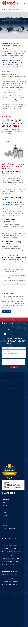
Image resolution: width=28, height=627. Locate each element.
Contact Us (4, 515)
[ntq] (8, 120)
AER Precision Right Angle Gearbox (10, 578)
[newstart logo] (11, 3)
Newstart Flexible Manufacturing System (11, 509)
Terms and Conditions (7, 522)
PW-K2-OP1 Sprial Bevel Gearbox (9, 564)
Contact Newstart (16, 299)
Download (4, 525)
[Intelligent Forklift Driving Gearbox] (12, 120)
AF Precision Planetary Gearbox (9, 584)
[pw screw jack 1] (4, 120)
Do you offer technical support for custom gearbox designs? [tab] (15, 282)
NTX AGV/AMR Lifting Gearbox (9, 555)
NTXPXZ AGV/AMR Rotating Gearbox (10, 542)
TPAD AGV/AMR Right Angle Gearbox (10, 561)
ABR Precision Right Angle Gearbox (10, 581)
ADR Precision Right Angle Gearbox (10, 571)
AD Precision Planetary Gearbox (9, 545)
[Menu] (20, 3)
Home (5, 30)
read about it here (7, 204)
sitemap (4, 531)
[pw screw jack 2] (24, 120)
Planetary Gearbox (13, 30)
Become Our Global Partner (8, 528)
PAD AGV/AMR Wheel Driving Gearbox (10, 558)
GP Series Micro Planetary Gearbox (11, 140)
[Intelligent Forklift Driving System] (16, 120)
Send (14, 367)
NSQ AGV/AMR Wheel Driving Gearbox (11, 551)
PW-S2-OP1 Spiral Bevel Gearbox (9, 568)
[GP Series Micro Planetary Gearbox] (14, 152)
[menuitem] (16, 3)
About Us (4, 512)
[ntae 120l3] (20, 120)
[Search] (16, 3)
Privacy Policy (5, 518)
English (25, 3)
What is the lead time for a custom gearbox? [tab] (15, 276)
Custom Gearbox (6, 8)
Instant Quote (5, 505)
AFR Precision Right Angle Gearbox (10, 574)
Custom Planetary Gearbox (8, 587)
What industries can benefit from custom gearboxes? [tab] (14, 270)
